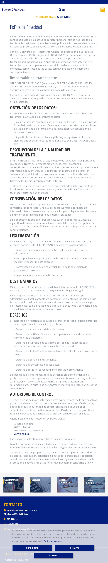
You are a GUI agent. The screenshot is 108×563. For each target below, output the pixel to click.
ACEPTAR (53, 555)
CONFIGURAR (32, 548)
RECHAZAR (74, 548)
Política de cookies (52, 541)
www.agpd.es (21, 433)
